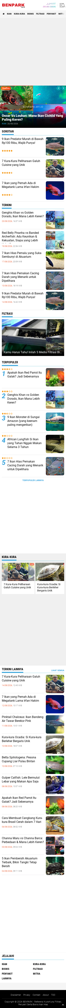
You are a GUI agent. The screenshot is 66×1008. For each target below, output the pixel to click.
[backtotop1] (63, 1004)
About (46, 995)
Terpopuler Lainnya (33, 480)
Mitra (61, 14)
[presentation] (58, 88)
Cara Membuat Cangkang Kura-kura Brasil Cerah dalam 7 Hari (22, 820)
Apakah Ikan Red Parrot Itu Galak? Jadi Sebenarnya (24, 374)
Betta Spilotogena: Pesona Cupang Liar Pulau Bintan (19, 759)
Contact (36, 995)
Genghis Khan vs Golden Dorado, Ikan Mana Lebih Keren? (23, 214)
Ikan (9, 14)
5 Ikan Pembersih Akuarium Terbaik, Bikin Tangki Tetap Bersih (19, 862)
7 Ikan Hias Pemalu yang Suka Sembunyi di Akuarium (21, 255)
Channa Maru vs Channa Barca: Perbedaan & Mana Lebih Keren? (23, 840)
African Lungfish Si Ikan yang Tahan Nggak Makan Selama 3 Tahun (24, 443)
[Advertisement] (33, 52)
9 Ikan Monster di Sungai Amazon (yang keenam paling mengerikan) (23, 420)
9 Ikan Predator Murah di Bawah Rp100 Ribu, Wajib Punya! (22, 141)
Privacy (26, 995)
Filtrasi (40, 14)
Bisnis (30, 14)
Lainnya (6, 978)
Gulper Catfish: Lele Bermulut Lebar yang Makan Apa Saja (21, 779)
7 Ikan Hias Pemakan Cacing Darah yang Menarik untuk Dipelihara (20, 277)
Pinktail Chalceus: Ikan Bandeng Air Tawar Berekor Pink (22, 719)
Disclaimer (16, 995)
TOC (53, 995)
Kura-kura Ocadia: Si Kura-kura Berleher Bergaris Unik (21, 739)
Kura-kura (19, 14)
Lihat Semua (57, 670)
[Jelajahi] (62, 5)
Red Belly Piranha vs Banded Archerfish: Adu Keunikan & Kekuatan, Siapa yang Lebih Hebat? (20, 238)
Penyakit (51, 14)
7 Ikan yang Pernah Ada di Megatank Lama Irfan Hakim (20, 185)
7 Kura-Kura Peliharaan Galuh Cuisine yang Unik (21, 163)
